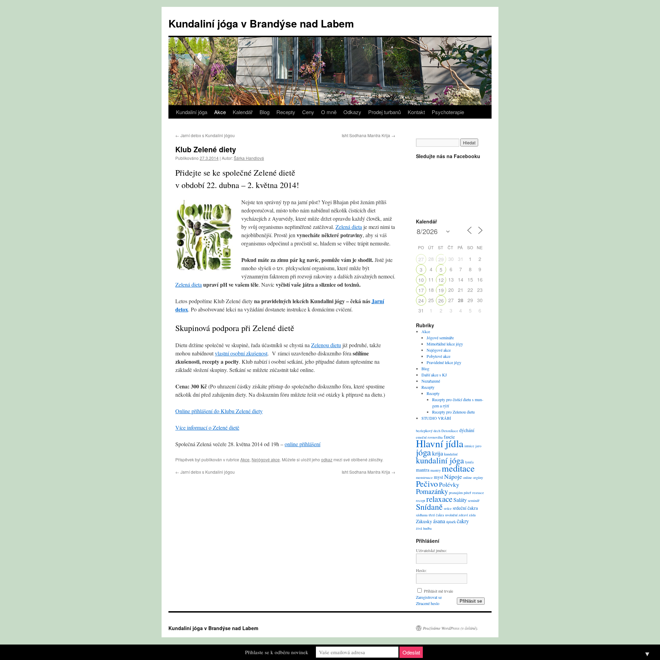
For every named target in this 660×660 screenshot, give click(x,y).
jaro (478, 445)
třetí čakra (436, 515)
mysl (438, 477)
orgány (478, 477)
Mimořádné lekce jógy (445, 343)
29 (441, 259)
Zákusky (424, 521)
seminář (474, 500)
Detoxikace (449, 430)
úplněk (451, 521)
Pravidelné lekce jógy (444, 362)
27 (421, 259)
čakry (463, 521)
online (467, 477)
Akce (220, 112)
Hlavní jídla (439, 443)
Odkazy (352, 112)
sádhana (422, 515)
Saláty (460, 500)
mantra (422, 469)
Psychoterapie (448, 112)
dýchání (466, 430)
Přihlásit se (471, 601)
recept (420, 500)
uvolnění (451, 515)
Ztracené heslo (427, 603)
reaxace (478, 492)
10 (421, 279)
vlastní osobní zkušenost (241, 353)
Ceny (308, 112)
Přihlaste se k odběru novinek (276, 652)
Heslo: (421, 570)
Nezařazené (430, 381)
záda (472, 515)
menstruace (424, 477)
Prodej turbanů (384, 112)
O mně (329, 112)
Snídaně (429, 506)
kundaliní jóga (440, 460)
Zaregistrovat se (429, 597)
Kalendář (243, 112)
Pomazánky (432, 491)
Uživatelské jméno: (431, 550)
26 (441, 300)
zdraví (463, 515)
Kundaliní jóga (191, 112)
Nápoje (453, 476)
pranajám (456, 492)
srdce (448, 508)
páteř (467, 492)
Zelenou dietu (326, 345)
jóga (423, 452)
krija (437, 453)
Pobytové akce (438, 356)
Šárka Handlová (249, 158)
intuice (469, 445)
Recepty (285, 112)
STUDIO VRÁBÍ (436, 418)
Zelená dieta (349, 226)
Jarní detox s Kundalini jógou (205, 135)
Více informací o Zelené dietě (207, 427)
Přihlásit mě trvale (438, 591)
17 (421, 290)
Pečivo (427, 483)
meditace (458, 468)
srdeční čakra (465, 508)
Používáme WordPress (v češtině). (450, 628)
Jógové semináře (440, 337)
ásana (439, 521)
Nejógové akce (266, 459)
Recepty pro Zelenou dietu (453, 412)
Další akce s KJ (434, 374)
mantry (435, 470)
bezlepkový (424, 430)
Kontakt (416, 112)
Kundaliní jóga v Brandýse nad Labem (261, 23)
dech (436, 430)
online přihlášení (302, 444)
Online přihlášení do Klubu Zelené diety (219, 411)
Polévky (449, 484)
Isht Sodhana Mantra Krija (368, 135)
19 (441, 290)
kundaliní (451, 454)
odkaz (326, 459)
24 (421, 300)
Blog (265, 112)
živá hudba (424, 528)
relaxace (439, 498)
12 (441, 279)
